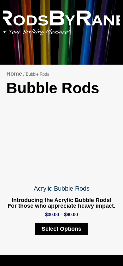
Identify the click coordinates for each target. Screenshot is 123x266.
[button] (115, 56)
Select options (61, 229)
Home (14, 74)
